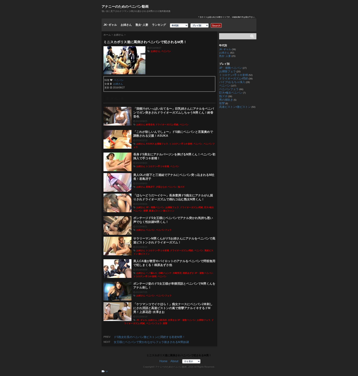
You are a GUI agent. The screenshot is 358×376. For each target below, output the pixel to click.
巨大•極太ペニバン (230, 92)
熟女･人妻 (142, 24)
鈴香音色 (150, 124)
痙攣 (145, 210)
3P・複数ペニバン (155, 207)
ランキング (159, 24)
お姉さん (126, 24)
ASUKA (150, 143)
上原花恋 (162, 320)
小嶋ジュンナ (165, 273)
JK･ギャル (110, 24)
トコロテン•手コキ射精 (180, 143)
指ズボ (181, 187)
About (174, 361)
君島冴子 (150, 187)
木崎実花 (177, 273)
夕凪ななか (161, 187)
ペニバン (166, 51)
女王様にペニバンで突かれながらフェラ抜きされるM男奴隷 (151, 342)
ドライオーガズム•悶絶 (166, 124)
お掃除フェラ (161, 143)
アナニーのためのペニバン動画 (125, 6)
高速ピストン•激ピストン (161, 210)
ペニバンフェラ (164, 230)
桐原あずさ (188, 273)
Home (163, 361)
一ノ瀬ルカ (151, 273)
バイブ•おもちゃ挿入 (232, 82)
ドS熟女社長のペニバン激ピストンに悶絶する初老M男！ (149, 337)
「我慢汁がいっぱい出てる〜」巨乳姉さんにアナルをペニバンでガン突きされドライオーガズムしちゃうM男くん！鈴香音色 (173, 112)
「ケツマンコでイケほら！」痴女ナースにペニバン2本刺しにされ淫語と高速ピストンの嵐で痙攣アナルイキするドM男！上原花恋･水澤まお (173, 308)
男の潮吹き (226, 99)
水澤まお (172, 320)
